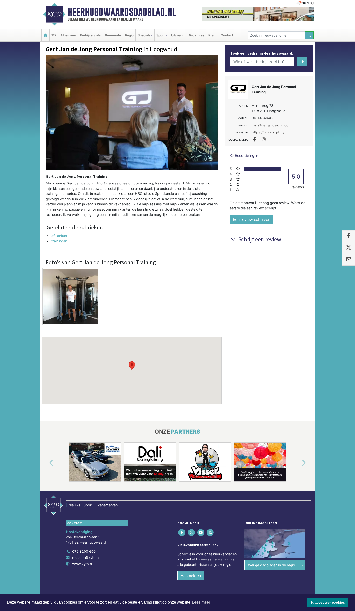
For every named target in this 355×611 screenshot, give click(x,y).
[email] (348, 259)
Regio (129, 35)
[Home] (45, 35)
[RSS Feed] (210, 532)
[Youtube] (201, 532)
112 (53, 35)
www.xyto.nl (82, 564)
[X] (191, 532)
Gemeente (113, 35)
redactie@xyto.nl (85, 557)
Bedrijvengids (90, 35)
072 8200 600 (84, 551)
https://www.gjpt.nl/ (268, 132)
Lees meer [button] (201, 602)
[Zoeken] (309, 35)
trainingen (59, 241)
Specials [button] (144, 35)
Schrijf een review (259, 239)
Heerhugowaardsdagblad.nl (122, 12)
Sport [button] (160, 35)
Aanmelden (191, 575)
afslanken (59, 236)
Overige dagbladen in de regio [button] (271, 565)
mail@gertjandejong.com (272, 125)
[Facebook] (182, 532)
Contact (227, 35)
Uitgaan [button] (177, 35)
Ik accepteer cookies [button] (328, 602)
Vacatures (196, 35)
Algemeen (68, 35)
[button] (132, 365)
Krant (212, 35)
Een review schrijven (251, 219)
